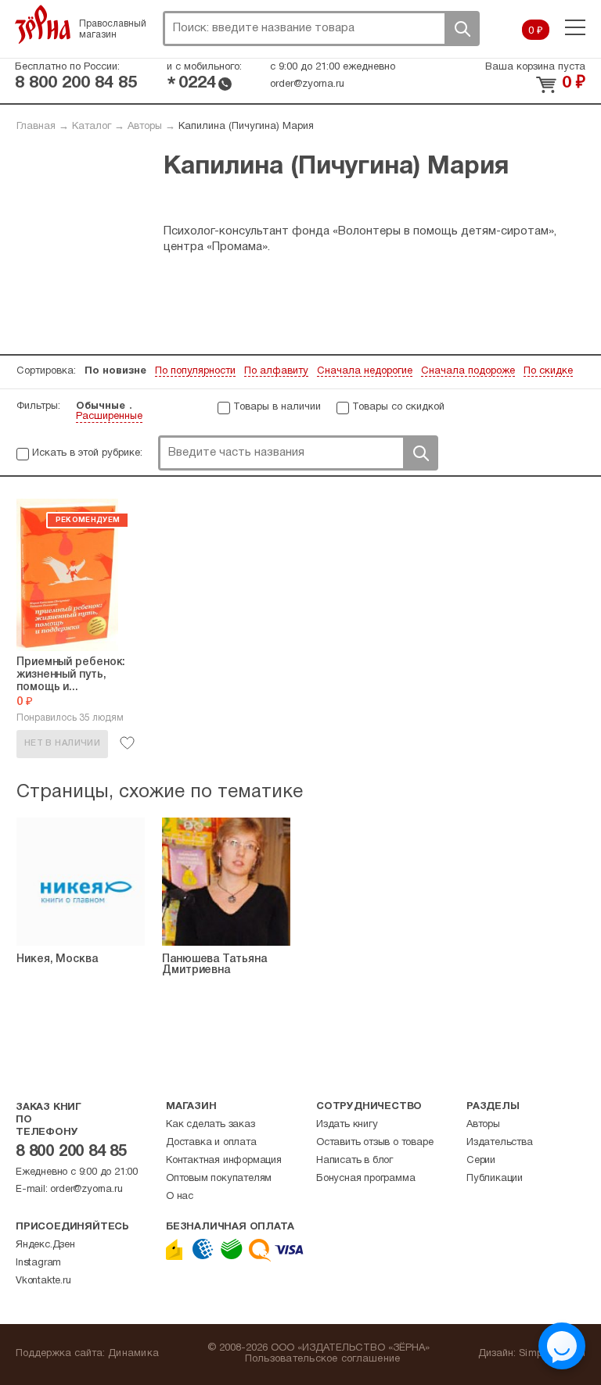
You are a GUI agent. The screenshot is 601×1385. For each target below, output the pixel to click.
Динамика (133, 1353)
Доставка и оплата (211, 1142)
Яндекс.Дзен (45, 1245)
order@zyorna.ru (307, 84)
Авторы (145, 126)
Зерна (43, 24)
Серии (480, 1160)
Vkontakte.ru (43, 1281)
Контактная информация (224, 1160)
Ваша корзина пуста (535, 67)
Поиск (461, 29)
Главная (36, 126)
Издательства (499, 1142)
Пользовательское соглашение (323, 1359)
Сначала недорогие (364, 371)
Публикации (494, 1178)
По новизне (115, 371)
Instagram (38, 1263)
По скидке (548, 371)
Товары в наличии (277, 407)
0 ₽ (535, 31)
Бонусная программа (365, 1178)
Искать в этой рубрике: (87, 453)
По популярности (195, 371)
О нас (179, 1196)
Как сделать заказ (210, 1124)
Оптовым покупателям (219, 1178)
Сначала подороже (468, 371)
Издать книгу (347, 1124)
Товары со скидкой (398, 407)
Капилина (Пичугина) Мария (246, 126)
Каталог (91, 126)
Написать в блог (354, 1160)
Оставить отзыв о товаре (374, 1142)
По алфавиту (276, 371)
